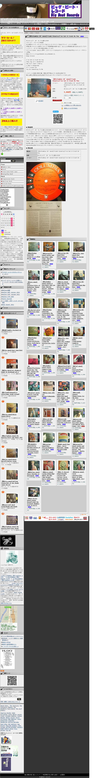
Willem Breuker (11, 727)
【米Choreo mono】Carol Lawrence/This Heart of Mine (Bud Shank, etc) (78, 475)
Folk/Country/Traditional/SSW (12, 186)
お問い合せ (73, 24)
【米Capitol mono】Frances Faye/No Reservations (33, 394)
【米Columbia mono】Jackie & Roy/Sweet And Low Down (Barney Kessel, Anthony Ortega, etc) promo (48, 287)
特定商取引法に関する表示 (50, 774)
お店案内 (62, 774)
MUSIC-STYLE (6, 642)
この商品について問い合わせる (72, 105)
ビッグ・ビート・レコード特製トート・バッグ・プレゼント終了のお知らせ (12, 282)
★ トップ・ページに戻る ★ (10, 646)
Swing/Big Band (7, 174)
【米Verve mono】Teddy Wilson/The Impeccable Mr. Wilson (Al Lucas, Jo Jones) (63, 285)
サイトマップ (83, 24)
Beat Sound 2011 (8, 304)
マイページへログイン (51, 24)
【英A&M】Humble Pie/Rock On (11, 330)
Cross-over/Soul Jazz (9, 171)
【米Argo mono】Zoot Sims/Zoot (11, 350)
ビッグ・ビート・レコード (15, 19)
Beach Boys (5, 705)
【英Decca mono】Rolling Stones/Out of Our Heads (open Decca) (10, 483)
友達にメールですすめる (70, 108)
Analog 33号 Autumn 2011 (11, 294)
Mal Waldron (12, 724)
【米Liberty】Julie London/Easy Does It (33, 311)
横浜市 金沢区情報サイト (9, 644)
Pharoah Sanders (11, 725)
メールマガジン (8, 689)
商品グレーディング (9, 269)
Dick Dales (11, 708)
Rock (3, 176)
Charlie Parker (6, 713)
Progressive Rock (8, 179)
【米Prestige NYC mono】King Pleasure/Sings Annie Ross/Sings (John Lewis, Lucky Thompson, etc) (78, 315)
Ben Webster (12, 719)
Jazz (3, 164)
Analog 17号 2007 (8, 296)
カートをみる (37, 24)
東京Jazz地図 (6, 290)
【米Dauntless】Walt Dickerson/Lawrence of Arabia (64, 367)
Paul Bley (4, 724)
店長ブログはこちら (6, 603)
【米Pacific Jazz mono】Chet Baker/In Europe (78, 255)
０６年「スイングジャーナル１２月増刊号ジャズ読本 (12, 584)
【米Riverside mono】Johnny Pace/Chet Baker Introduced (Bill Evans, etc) (78, 423)
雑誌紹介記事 (7, 287)
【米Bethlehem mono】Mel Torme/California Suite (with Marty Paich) (33, 341)
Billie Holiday (13, 722)
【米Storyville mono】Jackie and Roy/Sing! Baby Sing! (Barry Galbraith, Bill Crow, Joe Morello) (48, 259)
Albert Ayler (9, 729)
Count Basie (12, 714)
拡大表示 (40, 101)
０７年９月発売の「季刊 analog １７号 (12, 579)
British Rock (6, 183)
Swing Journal (7, 298)
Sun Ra (8, 730)
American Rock (7, 181)
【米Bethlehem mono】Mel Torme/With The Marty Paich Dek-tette (48, 313)
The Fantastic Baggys (11, 706)
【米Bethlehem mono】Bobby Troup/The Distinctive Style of (48, 341)
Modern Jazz (6, 167)
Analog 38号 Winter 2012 (11, 292)
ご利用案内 (64, 24)
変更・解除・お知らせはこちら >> (10, 701)
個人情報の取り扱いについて (33, 774)
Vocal (4, 169)
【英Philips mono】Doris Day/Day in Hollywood (33, 474)
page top (83, 514)
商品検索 (3, 159)
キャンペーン (7, 277)
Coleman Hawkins (11, 716)
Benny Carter (10, 717)
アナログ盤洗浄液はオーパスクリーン (12, 636)
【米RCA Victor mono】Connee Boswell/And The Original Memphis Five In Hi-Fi (33, 502)
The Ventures (14, 705)
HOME (26, 32)
